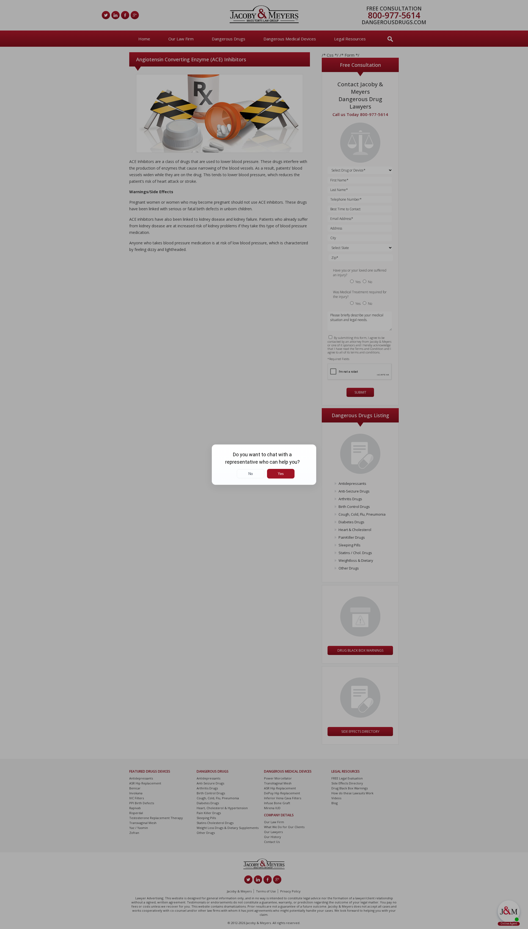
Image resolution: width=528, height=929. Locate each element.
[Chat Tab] (264, 464)
